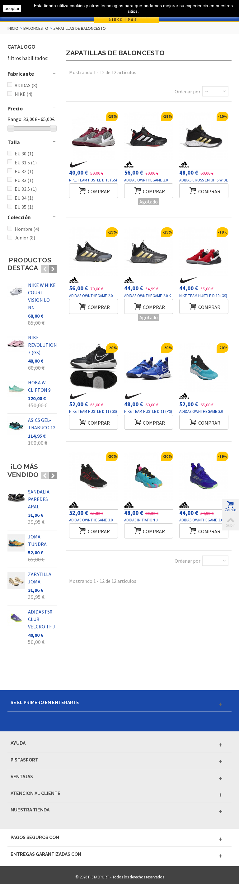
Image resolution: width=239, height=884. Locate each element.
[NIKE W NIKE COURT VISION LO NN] (16, 291)
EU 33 (24, 180)
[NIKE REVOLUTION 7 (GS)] (16, 344)
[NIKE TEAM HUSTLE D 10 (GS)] (93, 136)
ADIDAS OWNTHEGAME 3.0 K (202, 520)
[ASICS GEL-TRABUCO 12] (16, 426)
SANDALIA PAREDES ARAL (38, 499)
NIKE (23, 94)
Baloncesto (35, 28)
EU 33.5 (26, 189)
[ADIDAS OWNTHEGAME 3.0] (203, 367)
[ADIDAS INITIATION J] (148, 476)
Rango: (14, 119)
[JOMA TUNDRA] (16, 543)
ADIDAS (26, 85)
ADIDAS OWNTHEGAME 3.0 (201, 411)
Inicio (12, 28)
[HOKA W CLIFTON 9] (16, 389)
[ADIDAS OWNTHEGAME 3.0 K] (203, 476)
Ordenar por (187, 91)
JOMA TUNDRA (37, 540)
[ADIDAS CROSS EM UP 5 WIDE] (203, 136)
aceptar (12, 8)
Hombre (27, 229)
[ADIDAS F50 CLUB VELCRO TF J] (16, 618)
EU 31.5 (26, 162)
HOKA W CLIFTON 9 (39, 386)
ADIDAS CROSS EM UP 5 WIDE (203, 180)
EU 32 (24, 171)
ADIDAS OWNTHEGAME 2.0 (146, 180)
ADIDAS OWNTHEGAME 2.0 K (147, 295)
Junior (25, 237)
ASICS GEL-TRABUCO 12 (41, 424)
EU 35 (24, 207)
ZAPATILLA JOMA (39, 578)
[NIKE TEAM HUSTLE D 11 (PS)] (148, 367)
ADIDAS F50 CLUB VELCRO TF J (41, 619)
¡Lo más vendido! (24, 471)
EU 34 (24, 198)
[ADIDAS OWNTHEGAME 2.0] (148, 136)
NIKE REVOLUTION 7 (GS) (42, 344)
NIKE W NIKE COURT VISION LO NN (42, 296)
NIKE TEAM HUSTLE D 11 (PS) (148, 411)
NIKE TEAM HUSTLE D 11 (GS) (93, 411)
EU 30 (24, 153)
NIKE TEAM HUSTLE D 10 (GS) (93, 180)
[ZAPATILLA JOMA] (16, 580)
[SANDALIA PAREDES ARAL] (16, 498)
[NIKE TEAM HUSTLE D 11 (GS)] (93, 367)
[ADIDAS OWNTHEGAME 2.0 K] (148, 251)
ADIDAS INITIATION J (141, 520)
